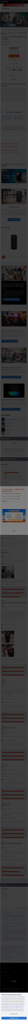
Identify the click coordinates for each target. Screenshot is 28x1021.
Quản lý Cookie (13, 1013)
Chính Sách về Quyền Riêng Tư (14, 1007)
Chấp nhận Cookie (14, 1018)
